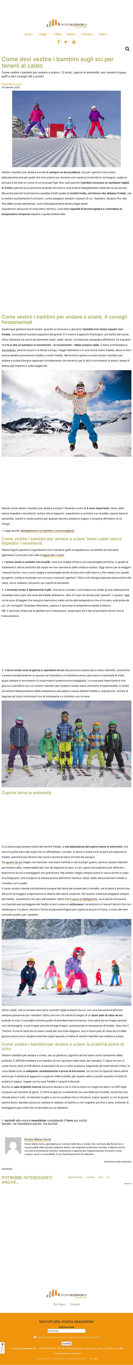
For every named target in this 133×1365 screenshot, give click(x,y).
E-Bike (58, 34)
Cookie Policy (58, 1359)
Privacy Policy (42, 1359)
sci (107, 1177)
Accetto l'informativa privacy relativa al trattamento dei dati (67, 1337)
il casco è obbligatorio (83, 899)
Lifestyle (87, 34)
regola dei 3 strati (53, 555)
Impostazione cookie (66, 1311)
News (103, 34)
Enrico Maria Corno (12, 84)
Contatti (75, 1304)
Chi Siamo (59, 1304)
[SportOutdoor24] (66, 23)
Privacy (2, 1349)
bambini (90, 1177)
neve (100, 1177)
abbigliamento (75, 1177)
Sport (28, 34)
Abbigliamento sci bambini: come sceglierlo (47, 530)
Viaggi (43, 34)
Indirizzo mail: (66, 1327)
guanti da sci (14, 862)
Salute (70, 34)
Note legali (93, 1359)
